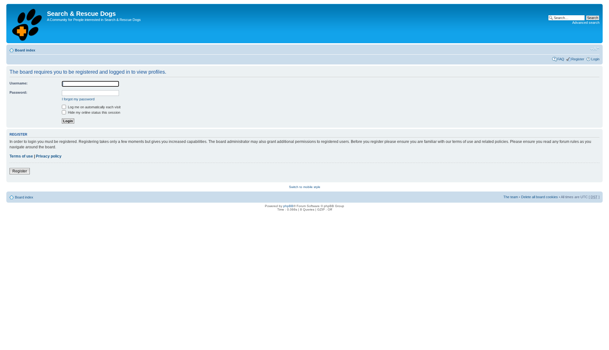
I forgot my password (78, 99)
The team (510, 197)
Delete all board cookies (539, 197)
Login (595, 59)
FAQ (560, 59)
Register (577, 59)
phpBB (288, 206)
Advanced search (585, 22)
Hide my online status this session (93, 112)
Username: (19, 83)
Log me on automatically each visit (94, 107)
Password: (18, 92)
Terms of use (21, 156)
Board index (25, 50)
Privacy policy (49, 156)
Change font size (594, 49)
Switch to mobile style (304, 187)
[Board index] (27, 23)
